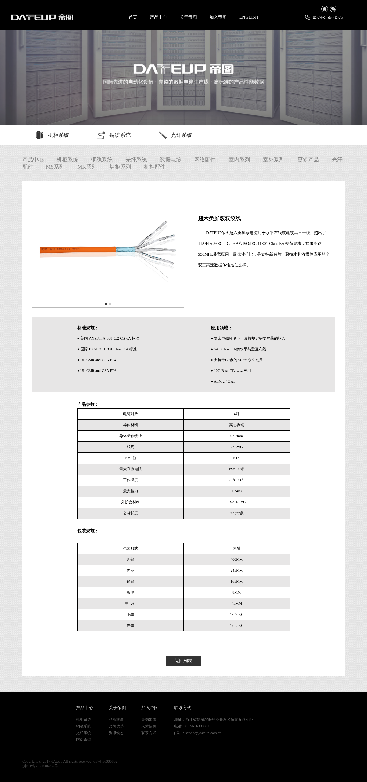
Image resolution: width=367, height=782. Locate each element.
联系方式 (148, 733)
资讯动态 (116, 733)
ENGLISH (248, 17)
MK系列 (87, 167)
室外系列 (274, 159)
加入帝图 (218, 17)
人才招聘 (148, 726)
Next (352, 72)
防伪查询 (83, 740)
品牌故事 (116, 720)
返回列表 (183, 660)
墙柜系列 (120, 167)
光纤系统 (181, 135)
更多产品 (308, 159)
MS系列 (55, 167)
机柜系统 (58, 135)
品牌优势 (116, 726)
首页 (133, 17)
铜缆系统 (120, 135)
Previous (14, 72)
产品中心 (158, 17)
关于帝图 (188, 17)
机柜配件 (154, 167)
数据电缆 (170, 159)
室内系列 (239, 159)
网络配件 (205, 159)
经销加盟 (148, 720)
